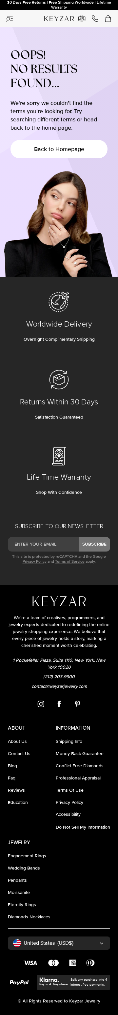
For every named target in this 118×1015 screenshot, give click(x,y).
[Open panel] (9, 18)
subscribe (94, 544)
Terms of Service (70, 561)
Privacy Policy (35, 561)
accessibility (68, 814)
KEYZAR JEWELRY (57, 16)
